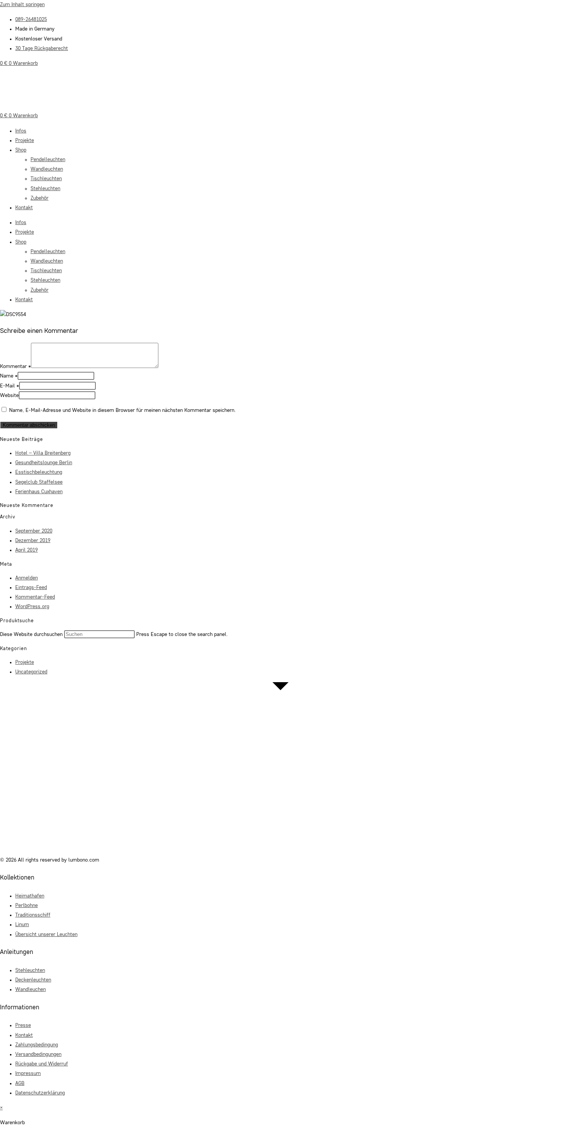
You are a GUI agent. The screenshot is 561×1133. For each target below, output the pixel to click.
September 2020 (33, 531)
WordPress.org (32, 606)
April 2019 (26, 550)
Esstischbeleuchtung (38, 472)
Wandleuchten (47, 169)
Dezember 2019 (32, 540)
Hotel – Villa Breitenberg (43, 453)
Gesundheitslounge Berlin (43, 462)
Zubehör (39, 198)
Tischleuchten (46, 178)
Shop (20, 150)
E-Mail (9, 386)
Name (9, 376)
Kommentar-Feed (35, 597)
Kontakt (24, 207)
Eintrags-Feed (31, 587)
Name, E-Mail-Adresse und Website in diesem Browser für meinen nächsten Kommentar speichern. (122, 410)
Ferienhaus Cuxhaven (39, 491)
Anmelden (26, 578)
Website (9, 395)
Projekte (24, 140)
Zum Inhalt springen (22, 4)
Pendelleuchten (48, 159)
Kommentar (15, 366)
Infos (20, 131)
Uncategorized (31, 672)
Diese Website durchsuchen (32, 634)
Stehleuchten (45, 188)
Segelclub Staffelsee (39, 482)
